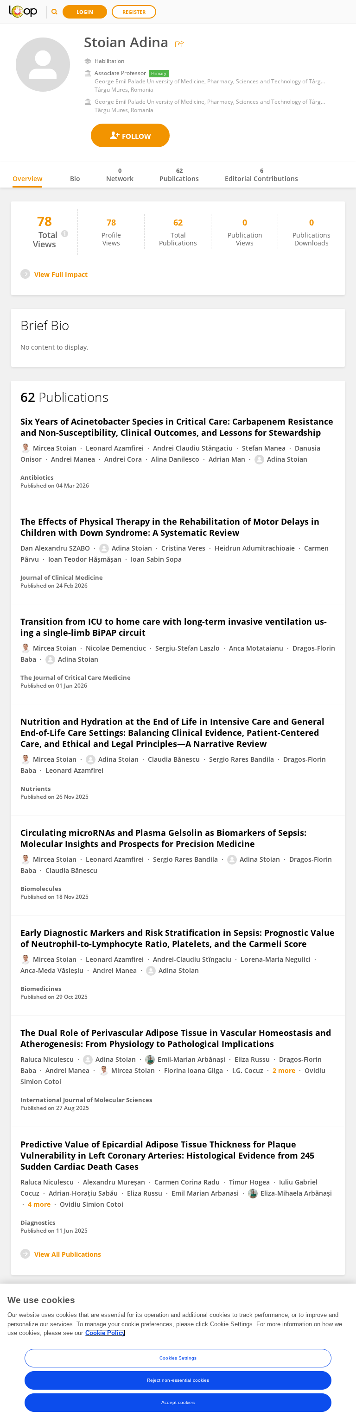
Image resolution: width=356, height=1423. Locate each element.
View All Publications (67, 1254)
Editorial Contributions (261, 174)
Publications (179, 174)
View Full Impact (61, 274)
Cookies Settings (178, 1357)
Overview (27, 178)
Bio (75, 178)
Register (134, 11)
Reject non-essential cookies (178, 1380)
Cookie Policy (105, 1332)
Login (84, 11)
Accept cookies (177, 1402)
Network (120, 174)
